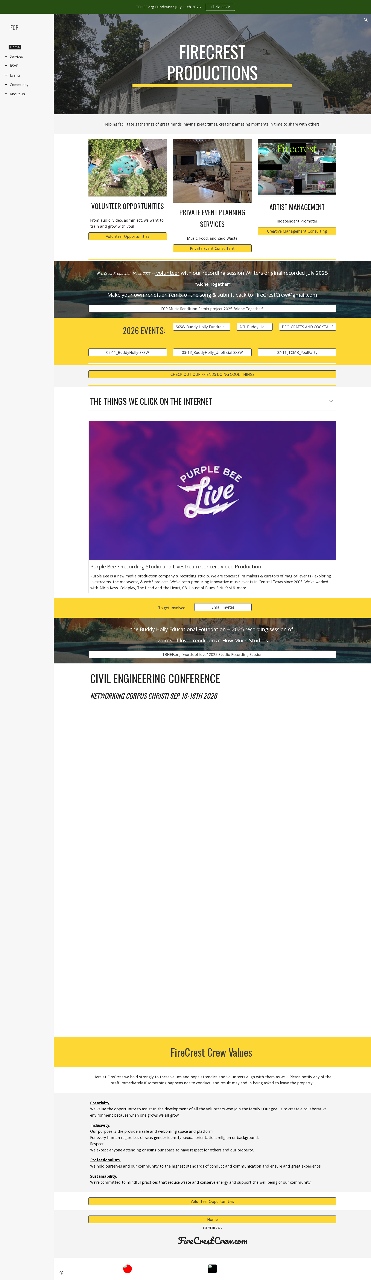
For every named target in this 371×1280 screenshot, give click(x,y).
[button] (366, 20)
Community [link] (19, 84)
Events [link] (15, 75)
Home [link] (15, 47)
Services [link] (16, 56)
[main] (212, 64)
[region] (185, 7)
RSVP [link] (14, 65)
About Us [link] (17, 94)
